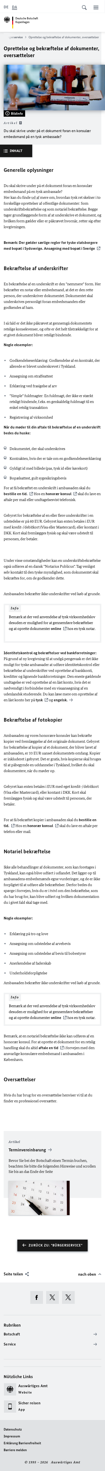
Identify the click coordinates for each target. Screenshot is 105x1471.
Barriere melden (15, 1450)
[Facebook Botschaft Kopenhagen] (38, 1297)
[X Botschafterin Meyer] (70, 1297)
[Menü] (96, 7)
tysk (39, 700)
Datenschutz (13, 1429)
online (56, 628)
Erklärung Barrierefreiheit (22, 1443)
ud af (35, 197)
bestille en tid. (16, 493)
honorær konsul (59, 493)
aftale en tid (48, 1047)
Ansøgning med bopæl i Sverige (69, 248)
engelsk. (61, 700)
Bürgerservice (13, 37)
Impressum (12, 1436)
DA (14, 7)
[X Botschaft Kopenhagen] (54, 1297)
